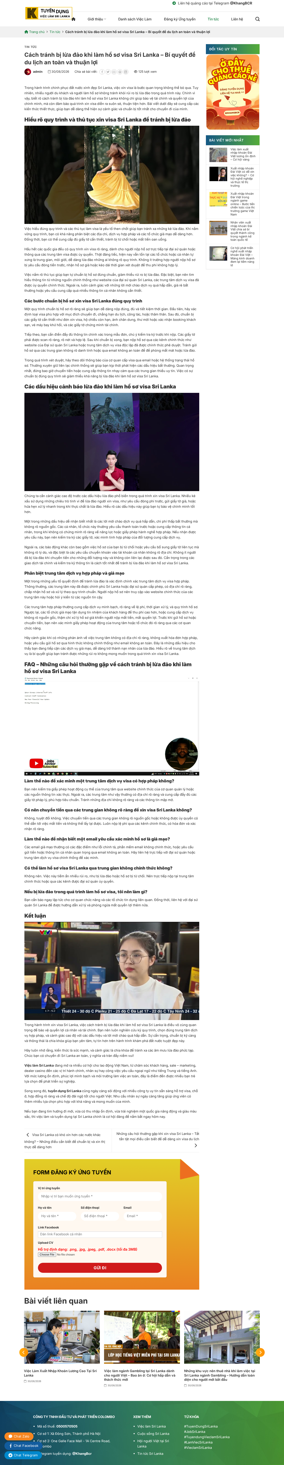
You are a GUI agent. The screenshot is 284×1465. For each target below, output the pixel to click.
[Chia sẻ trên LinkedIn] (125, 71)
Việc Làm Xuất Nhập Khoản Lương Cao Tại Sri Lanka (60, 1373)
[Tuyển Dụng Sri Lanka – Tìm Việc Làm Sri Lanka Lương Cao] (48, 13)
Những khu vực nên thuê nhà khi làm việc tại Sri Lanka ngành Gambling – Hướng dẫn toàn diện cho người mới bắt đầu (219, 1375)
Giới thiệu (95, 19)
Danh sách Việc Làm (135, 19)
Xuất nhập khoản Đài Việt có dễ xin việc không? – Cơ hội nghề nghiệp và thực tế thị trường (242, 177)
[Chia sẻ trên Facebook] (102, 71)
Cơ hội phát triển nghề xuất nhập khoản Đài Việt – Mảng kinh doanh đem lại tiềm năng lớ (242, 256)
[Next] (260, 1352)
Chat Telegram (26, 1455)
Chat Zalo (22, 1436)
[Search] (257, 19)
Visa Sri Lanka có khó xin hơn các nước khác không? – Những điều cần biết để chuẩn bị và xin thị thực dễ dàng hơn (64, 1141)
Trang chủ (73, 19)
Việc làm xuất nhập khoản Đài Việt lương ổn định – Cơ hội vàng (243, 154)
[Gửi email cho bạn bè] (114, 71)
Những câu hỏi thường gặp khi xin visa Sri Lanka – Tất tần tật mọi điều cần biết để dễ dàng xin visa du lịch (157, 1136)
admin (38, 71)
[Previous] (23, 1352)
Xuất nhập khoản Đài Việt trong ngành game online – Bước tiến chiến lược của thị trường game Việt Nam (243, 204)
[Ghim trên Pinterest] (119, 71)
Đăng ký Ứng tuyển (179, 19)
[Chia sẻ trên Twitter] (108, 71)
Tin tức (213, 19)
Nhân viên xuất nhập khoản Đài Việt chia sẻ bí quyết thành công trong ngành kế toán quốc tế (242, 231)
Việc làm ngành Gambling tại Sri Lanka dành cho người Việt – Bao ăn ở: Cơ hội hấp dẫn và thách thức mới (140, 1375)
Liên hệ (237, 19)
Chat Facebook (26, 1445)
